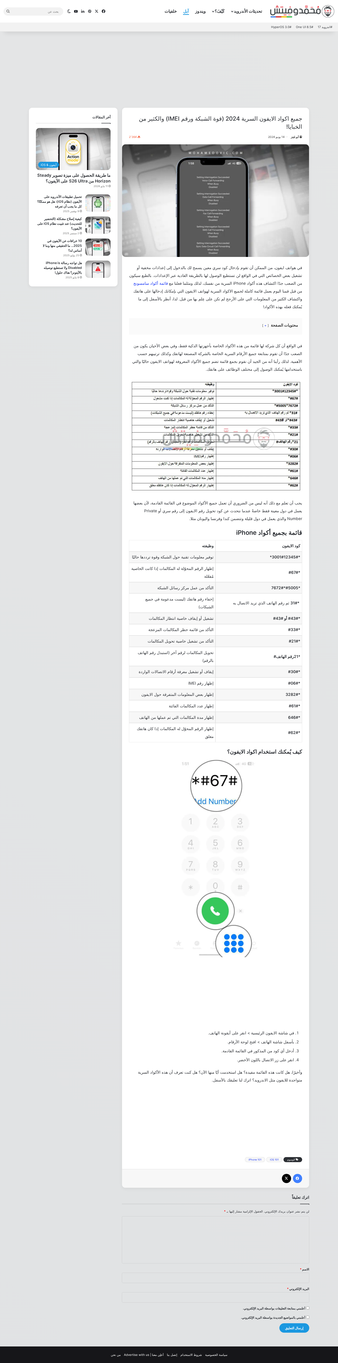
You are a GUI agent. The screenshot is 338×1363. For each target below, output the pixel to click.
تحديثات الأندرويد (248, 11)
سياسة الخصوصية (216, 1355)
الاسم (304, 1269)
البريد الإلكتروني (298, 1289)
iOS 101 (274, 1159)
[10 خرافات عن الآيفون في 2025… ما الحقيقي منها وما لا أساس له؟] (98, 247)
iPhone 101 (255, 1159)
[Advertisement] (169, 68)
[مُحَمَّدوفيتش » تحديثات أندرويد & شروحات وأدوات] (302, 11)
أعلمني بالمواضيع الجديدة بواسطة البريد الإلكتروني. (273, 1317)
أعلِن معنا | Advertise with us (144, 1355)
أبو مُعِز (295, 137)
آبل (186, 11)
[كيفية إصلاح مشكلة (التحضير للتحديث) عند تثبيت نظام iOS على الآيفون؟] (98, 225)
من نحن (116, 1355)
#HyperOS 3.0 (281, 27)
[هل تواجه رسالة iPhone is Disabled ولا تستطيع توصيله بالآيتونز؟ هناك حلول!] (98, 269)
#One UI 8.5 (304, 27)
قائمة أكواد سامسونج (150, 283)
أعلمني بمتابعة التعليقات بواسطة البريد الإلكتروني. (274, 1308)
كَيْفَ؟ (220, 11)
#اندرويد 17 (325, 27)
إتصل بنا (172, 1355)
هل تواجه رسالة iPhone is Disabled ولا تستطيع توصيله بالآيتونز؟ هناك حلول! (63, 267)
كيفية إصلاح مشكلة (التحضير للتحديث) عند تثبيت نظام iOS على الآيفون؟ (59, 223)
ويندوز (200, 11)
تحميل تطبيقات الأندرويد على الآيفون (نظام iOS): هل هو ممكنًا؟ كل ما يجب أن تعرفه (59, 201)
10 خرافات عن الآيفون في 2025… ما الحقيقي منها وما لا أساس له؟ (62, 245)
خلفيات (171, 11)
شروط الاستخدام (191, 1355)
